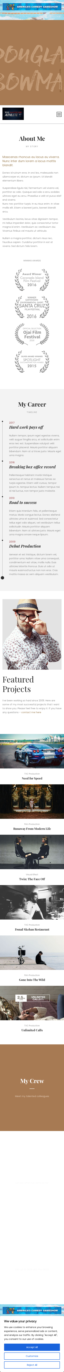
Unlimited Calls (32, 1030)
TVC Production (32, 773)
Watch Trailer (33, 751)
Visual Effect (32, 874)
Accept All (32, 1347)
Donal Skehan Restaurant (32, 929)
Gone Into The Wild (32, 980)
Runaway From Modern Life (32, 829)
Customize (32, 1356)
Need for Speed (32, 778)
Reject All (32, 1365)
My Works (32, 1167)
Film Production (32, 824)
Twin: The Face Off (32, 879)
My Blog (32, 1254)
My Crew (32, 1081)
